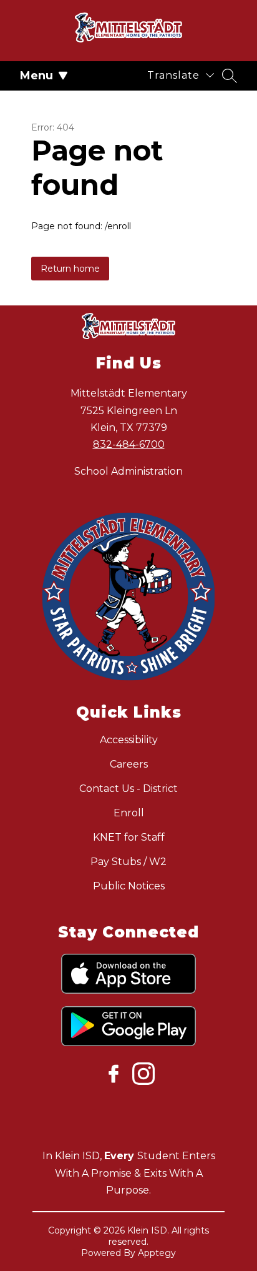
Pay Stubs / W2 (128, 862)
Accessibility (129, 740)
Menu (36, 75)
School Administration (128, 471)
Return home (70, 268)
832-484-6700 (129, 444)
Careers (129, 764)
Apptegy (157, 1253)
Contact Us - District (128, 788)
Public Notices (129, 886)
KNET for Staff (129, 837)
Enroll (129, 813)
